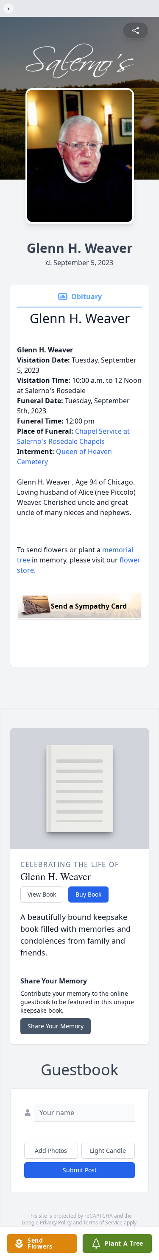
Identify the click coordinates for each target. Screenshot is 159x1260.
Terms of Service (103, 1222)
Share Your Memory (56, 1026)
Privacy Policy (56, 1222)
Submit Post (80, 1170)
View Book (42, 894)
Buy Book (88, 894)
